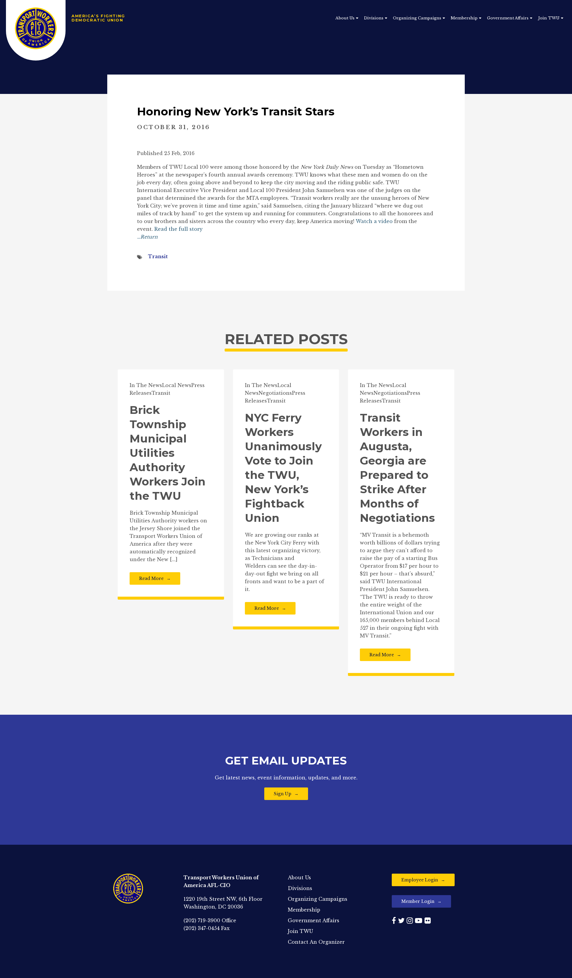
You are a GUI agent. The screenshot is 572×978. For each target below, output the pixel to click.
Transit (158, 256)
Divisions (373, 18)
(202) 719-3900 (202, 920)
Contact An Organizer (316, 942)
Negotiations (275, 393)
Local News (176, 385)
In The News (146, 385)
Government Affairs (508, 18)
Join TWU (548, 18)
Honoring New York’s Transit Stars (236, 111)
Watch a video (374, 221)
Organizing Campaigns (417, 18)
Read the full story (178, 229)
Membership (464, 18)
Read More (151, 578)
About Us (345, 18)
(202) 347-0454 (202, 928)
